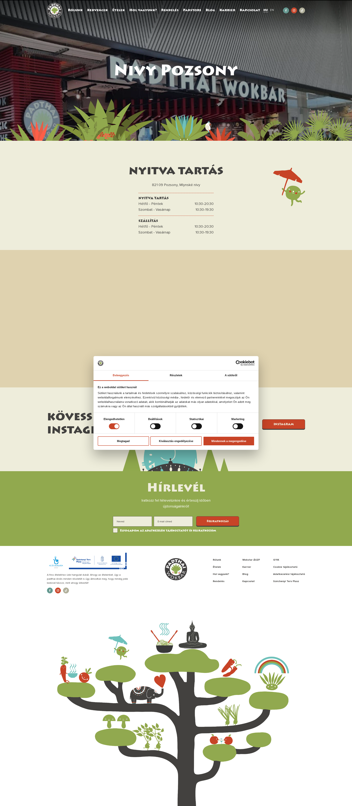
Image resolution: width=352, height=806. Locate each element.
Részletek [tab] (176, 375)
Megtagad (123, 441)
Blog (210, 10)
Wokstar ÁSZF (251, 559)
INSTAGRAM (284, 424)
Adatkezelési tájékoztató (289, 574)
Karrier (227, 10)
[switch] (155, 426)
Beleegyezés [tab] (121, 375)
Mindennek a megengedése (228, 441)
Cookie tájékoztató (285, 566)
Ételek (118, 10)
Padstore (192, 10)
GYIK (276, 559)
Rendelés (170, 10)
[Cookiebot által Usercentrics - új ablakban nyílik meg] (238, 363)
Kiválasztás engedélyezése (176, 441)
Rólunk (75, 10)
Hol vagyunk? (143, 10)
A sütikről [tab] (231, 375)
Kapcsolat (250, 10)
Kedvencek (97, 10)
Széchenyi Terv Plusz (286, 581)
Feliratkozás (218, 521)
